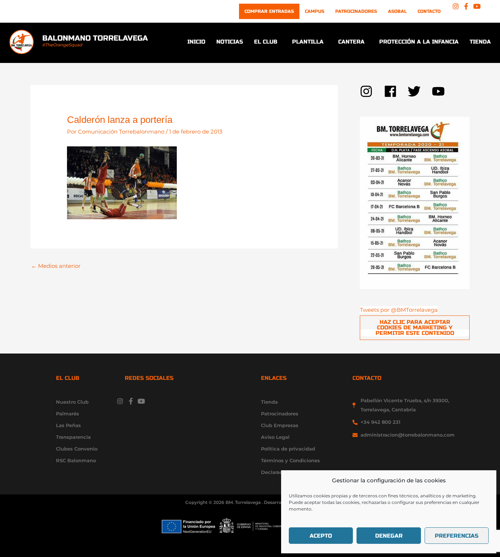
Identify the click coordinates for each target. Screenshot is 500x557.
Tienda (480, 41)
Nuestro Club (72, 402)
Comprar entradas (269, 11)
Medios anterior (56, 265)
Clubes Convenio (76, 449)
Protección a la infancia (419, 41)
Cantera (351, 41)
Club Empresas (279, 425)
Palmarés (67, 413)
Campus (314, 11)
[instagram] (372, 91)
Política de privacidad (288, 449)
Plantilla (308, 41)
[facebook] (396, 91)
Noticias (229, 41)
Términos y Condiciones (290, 460)
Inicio (196, 41)
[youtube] (440, 91)
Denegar (389, 535)
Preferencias (456, 535)
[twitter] (420, 91)
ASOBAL (397, 11)
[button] (268, 42)
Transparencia (73, 437)
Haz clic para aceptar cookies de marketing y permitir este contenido (415, 327)
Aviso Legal (275, 437)
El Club (265, 41)
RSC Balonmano (76, 460)
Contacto (429, 11)
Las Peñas (68, 425)
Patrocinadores (356, 11)
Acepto (321, 535)
